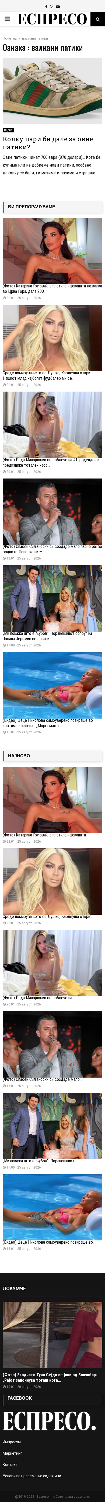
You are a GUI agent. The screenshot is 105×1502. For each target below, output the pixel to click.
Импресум (12, 1442)
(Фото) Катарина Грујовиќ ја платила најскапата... (45, 835)
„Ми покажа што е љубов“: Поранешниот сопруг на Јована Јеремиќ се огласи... (47, 636)
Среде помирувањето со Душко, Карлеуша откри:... (48, 916)
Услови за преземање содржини (32, 1476)
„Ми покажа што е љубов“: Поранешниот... (40, 1160)
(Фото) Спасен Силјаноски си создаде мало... (42, 1079)
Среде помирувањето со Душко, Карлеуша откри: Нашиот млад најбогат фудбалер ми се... (47, 375)
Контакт (10, 1464)
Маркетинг (12, 1453)
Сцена (8, 130)
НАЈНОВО (19, 755)
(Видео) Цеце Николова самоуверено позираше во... (49, 1242)
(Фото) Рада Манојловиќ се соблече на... (39, 997)
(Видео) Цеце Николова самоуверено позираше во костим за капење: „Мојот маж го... (48, 723)
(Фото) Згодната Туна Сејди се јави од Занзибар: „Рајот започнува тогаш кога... (50, 1377)
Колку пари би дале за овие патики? (48, 143)
